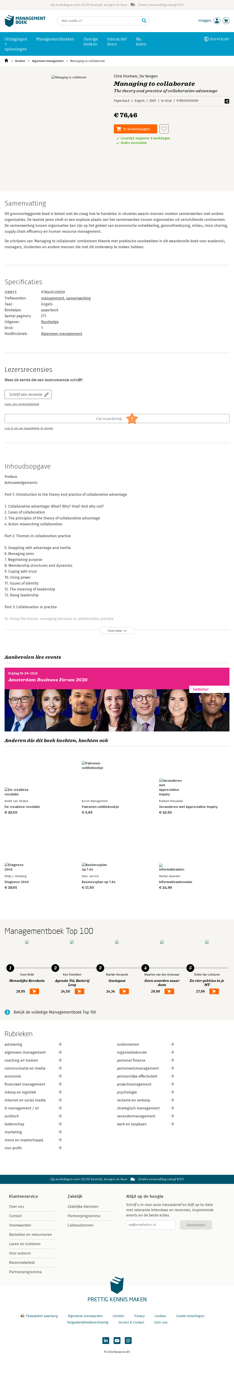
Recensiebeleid (22, 1262)
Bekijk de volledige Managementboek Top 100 (55, 1012)
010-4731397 (219, 39)
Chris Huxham (126, 76)
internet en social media (25, 1100)
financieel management (25, 1084)
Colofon (118, 1316)
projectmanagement (134, 1084)
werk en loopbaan (132, 1124)
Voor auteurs (20, 1253)
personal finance (131, 1060)
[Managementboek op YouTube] (117, 1340)
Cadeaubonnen (80, 1225)
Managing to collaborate (87, 61)
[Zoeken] (144, 20)
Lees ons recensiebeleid (22, 404)
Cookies (160, 1316)
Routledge (50, 322)
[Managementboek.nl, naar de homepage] (25, 26)
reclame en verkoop (133, 1100)
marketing (13, 1132)
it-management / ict (22, 1108)
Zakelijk (75, 1196)
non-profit (13, 1148)
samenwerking (78, 298)
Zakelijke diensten (83, 1206)
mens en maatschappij (24, 1140)
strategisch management (138, 1108)
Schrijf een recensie (25, 394)
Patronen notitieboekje (100, 807)
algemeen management (25, 1052)
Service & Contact (131, 1322)
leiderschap (14, 1124)
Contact (15, 1216)
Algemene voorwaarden (85, 1316)
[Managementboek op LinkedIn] (105, 1340)
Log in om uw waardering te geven (29, 428)
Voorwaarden (20, 1225)
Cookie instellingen (190, 1316)
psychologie (127, 1092)
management (52, 298)
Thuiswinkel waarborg (42, 1316)
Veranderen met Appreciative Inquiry (188, 807)
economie (13, 1076)
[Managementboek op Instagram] (128, 1340)
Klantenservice (23, 1196)
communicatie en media (25, 1068)
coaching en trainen (21, 1060)
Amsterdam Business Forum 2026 (48, 680)
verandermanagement (136, 1116)
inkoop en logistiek (20, 1092)
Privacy (139, 1316)
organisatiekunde (132, 1052)
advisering (13, 1044)
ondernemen (128, 1044)
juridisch (12, 1116)
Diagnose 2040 (17, 882)
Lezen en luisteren (25, 1244)
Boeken (20, 61)
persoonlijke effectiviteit (137, 1076)
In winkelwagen (136, 129)
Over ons (16, 1206)
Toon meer (115, 630)
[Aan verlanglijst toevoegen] (164, 128)
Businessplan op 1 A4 (99, 882)
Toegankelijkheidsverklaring (87, 1322)
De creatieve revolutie (22, 807)
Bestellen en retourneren (30, 1234)
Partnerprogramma (25, 1272)
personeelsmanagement (138, 1068)
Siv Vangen (148, 76)
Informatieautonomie (175, 882)
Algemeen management (48, 61)
